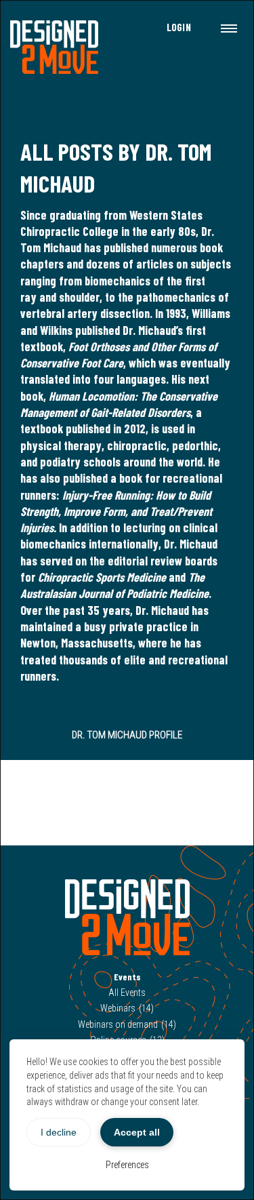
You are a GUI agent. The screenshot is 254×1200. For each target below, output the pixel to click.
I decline (59, 1132)
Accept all (137, 1132)
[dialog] (127, 600)
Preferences (127, 1164)
